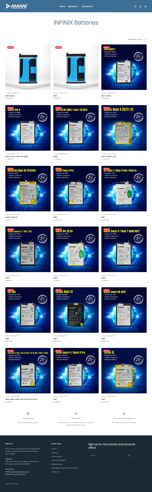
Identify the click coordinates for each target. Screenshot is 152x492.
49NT (55, 96)
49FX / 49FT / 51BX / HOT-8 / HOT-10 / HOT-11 (21, 399)
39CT (103, 399)
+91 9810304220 (19, 474)
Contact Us (87, 6)
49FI (103, 217)
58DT (55, 217)
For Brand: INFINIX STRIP (12, 93)
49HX (55, 278)
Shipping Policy (57, 464)
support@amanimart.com (19, 472)
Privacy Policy (56, 456)
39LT (55, 399)
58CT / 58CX (106, 96)
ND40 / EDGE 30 (11, 217)
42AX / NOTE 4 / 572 (108, 156)
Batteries (72, 6)
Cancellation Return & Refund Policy (64, 468)
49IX (103, 339)
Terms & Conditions (58, 460)
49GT (7, 278)
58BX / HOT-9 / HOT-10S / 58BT (16, 156)
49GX (103, 278)
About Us (54, 453)
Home (62, 6)
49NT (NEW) (10, 96)
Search (54, 449)
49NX (55, 156)
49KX (55, 339)
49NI (7, 339)
